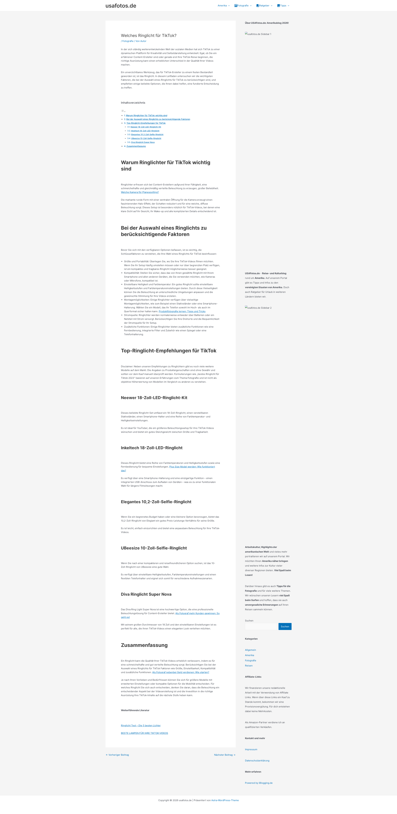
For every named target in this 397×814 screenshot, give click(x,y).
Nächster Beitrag (224, 754)
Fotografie (128, 41)
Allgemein (250, 649)
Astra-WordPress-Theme (225, 800)
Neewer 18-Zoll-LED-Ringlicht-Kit (146, 127)
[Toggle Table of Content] (123, 111)
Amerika (249, 655)
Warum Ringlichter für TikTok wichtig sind (146, 115)
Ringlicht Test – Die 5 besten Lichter (141, 725)
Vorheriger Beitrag (117, 754)
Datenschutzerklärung (257, 760)
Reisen (249, 665)
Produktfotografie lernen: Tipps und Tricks (182, 311)
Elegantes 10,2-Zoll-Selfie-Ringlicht (147, 134)
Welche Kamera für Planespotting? (140, 192)
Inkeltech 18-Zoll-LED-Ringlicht (145, 131)
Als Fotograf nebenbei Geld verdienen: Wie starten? (180, 672)
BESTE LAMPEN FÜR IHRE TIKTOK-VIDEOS (144, 733)
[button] (228, 5)
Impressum (251, 749)
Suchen (249, 620)
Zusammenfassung (136, 146)
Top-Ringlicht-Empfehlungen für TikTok (146, 123)
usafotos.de (120, 5)
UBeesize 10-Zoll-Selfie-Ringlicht (146, 138)
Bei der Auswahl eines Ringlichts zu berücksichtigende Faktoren (158, 119)
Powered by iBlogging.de (259, 782)
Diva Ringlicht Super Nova (143, 142)
